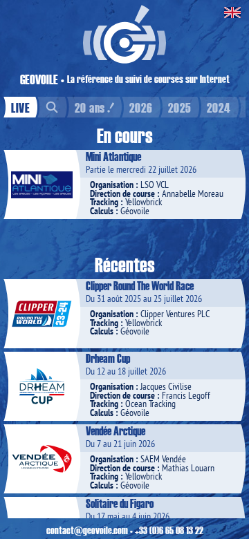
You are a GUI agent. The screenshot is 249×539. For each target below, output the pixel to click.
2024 (219, 107)
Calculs (101, 211)
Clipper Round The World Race (140, 285)
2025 (180, 107)
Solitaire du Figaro (120, 503)
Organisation (111, 184)
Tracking (104, 202)
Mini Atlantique (113, 156)
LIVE (20, 107)
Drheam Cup (108, 358)
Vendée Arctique (115, 430)
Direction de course (122, 193)
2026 (141, 107)
